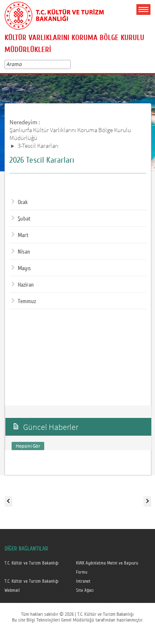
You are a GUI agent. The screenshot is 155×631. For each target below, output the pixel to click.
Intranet (83, 581)
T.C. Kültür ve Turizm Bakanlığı (32, 563)
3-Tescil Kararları (38, 145)
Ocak (23, 202)
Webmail (12, 590)
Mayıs (24, 268)
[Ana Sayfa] (54, 14)
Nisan (24, 252)
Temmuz (27, 301)
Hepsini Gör (28, 446)
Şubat (24, 219)
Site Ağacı (85, 590)
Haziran (26, 285)
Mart (23, 235)
